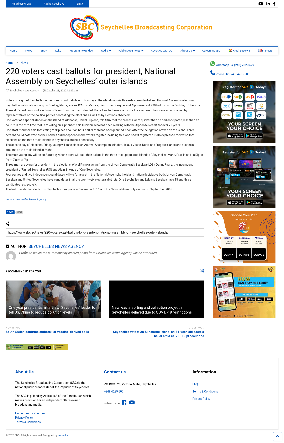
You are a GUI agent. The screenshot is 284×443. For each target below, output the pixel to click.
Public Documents (129, 50)
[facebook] (274, 4)
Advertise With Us (161, 50)
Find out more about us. (30, 413)
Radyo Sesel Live (54, 3)
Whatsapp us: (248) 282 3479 (234, 65)
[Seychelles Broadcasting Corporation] (142, 39)
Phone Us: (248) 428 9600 (232, 74)
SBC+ (80, 3)
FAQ (195, 384)
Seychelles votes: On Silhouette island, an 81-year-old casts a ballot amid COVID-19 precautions (158, 334)
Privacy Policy (24, 417)
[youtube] (260, 4)
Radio (104, 50)
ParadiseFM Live (21, 3)
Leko (58, 50)
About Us (186, 50)
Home (13, 50)
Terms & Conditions (28, 422)
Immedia (63, 435)
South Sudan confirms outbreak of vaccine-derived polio (47, 332)
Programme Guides (81, 50)
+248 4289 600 (113, 391)
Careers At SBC (211, 50)
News (28, 50)
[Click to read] (53, 299)
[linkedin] (268, 4)
